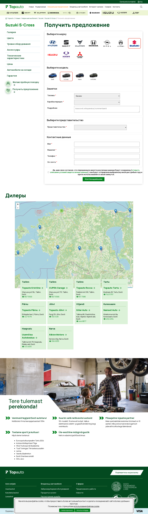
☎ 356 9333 (54, 341)
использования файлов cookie (86, 506)
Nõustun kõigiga (82, 510)
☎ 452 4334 (108, 319)
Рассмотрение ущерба (50, 496)
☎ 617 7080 (81, 297)
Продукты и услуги (48, 493)
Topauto (10, 18)
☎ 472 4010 (27, 346)
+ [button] (18, 204)
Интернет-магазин (96, 7)
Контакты (116, 7)
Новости (79, 493)
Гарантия (12, 75)
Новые (31, 7)
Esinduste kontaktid (127, 2)
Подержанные (40, 7)
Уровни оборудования (18, 43)
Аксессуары (13, 49)
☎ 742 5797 (108, 294)
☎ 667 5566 (54, 297)
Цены (10, 64)
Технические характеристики (15, 57)
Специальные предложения (57, 7)
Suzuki (41, 18)
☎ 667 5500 (27, 297)
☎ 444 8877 (81, 321)
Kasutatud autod (12, 493)
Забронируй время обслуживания (55, 489)
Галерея (11, 32)
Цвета (10, 38)
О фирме (108, 7)
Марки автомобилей (29, 18)
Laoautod (9, 496)
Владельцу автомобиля (79, 7)
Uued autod (10, 489)
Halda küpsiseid (67, 510)
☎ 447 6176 (27, 317)
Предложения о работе (86, 489)
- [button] (18, 207)
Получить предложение (66, 18)
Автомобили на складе (19, 69)
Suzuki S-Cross (50, 18)
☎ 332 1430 (54, 317)
